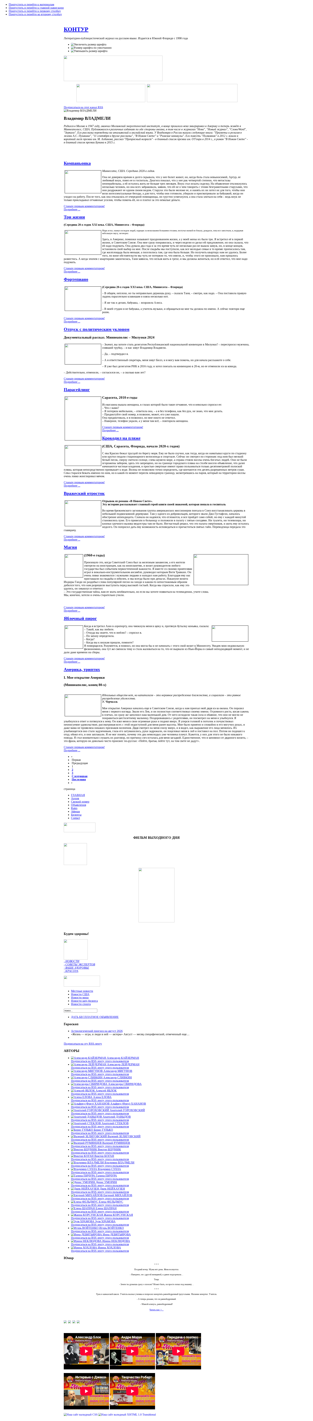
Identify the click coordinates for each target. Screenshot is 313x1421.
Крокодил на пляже (121, 438)
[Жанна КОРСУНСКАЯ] (87, 1214)
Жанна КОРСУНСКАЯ (118, 1214)
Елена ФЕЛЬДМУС (111, 1201)
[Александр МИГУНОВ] (87, 1070)
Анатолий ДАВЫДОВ (117, 1116)
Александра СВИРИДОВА (125, 1084)
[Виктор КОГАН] (82, 1156)
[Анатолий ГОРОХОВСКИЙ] (90, 1110)
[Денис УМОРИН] (83, 1182)
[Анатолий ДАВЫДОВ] (87, 1116)
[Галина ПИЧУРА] (83, 1175)
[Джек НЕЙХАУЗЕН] (85, 1188)
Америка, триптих (82, 669)
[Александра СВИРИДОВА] (89, 1084)
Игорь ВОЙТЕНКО (111, 1227)
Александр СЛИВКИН (117, 1077)
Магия (70, 547)
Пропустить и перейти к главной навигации (36, 7)
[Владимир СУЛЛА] (84, 1169)
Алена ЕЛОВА (102, 1097)
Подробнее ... (72, 209)
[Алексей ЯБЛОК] (83, 1090)
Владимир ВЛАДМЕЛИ (119, 1162)
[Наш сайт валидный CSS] (81, 1414)
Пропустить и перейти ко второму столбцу (35, 14)
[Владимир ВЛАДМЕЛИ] (88, 1162)
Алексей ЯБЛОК (106, 1090)
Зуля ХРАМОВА (105, 1221)
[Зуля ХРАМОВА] (83, 1221)
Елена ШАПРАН (106, 1208)
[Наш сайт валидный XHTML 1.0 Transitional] (127, 1414)
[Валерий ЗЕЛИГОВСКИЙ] (89, 1136)
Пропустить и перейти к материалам (31, 4)
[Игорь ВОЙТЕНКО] (85, 1227)
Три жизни (74, 217)
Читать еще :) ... (156, 1310)
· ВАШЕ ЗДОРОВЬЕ (76, 967)
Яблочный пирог (80, 618)
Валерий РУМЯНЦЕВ (116, 1142)
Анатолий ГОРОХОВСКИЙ (127, 1110)
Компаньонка (77, 163)
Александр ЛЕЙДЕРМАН (123, 1064)
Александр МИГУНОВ (117, 1070)
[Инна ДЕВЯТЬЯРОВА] (87, 1234)
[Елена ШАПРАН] (83, 1208)
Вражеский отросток (84, 493)
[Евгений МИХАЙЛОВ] (87, 1195)
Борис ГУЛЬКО (103, 1129)
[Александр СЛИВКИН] (87, 1077)
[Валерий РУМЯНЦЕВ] (86, 1142)
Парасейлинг (77, 389)
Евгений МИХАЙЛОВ (117, 1195)
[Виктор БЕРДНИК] (84, 1149)
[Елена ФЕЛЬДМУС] (85, 1201)
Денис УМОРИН (106, 1182)
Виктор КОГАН (104, 1156)
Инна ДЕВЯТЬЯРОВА (117, 1234)
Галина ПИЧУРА (106, 1175)
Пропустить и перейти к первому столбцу (35, 11)
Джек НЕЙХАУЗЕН (112, 1188)
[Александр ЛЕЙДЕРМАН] (89, 1064)
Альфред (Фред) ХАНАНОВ (128, 1103)
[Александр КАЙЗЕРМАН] (89, 1057)
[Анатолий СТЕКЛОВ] (86, 1123)
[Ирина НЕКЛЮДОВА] (86, 1241)
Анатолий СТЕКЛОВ (115, 1123)
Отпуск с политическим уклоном (96, 329)
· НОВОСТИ (71, 961)
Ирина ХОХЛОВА (109, 1247)
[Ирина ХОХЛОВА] (84, 1247)
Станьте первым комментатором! (84, 206)
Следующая (79, 776)
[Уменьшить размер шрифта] (89, 51)
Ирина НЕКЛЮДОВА (116, 1241)
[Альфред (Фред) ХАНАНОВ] (90, 1103)
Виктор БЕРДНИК (109, 1149)
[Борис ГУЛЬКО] (82, 1129)
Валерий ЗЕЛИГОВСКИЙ (124, 1136)
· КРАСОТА (71, 971)
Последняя (79, 779)
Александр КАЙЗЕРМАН (123, 1057)
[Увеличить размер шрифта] (88, 44)
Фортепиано (76, 279)
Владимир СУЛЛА (109, 1169)
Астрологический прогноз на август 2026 (97, 1030)
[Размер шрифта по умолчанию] (91, 47)
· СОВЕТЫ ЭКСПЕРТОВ (79, 964)
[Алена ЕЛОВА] (82, 1097)
